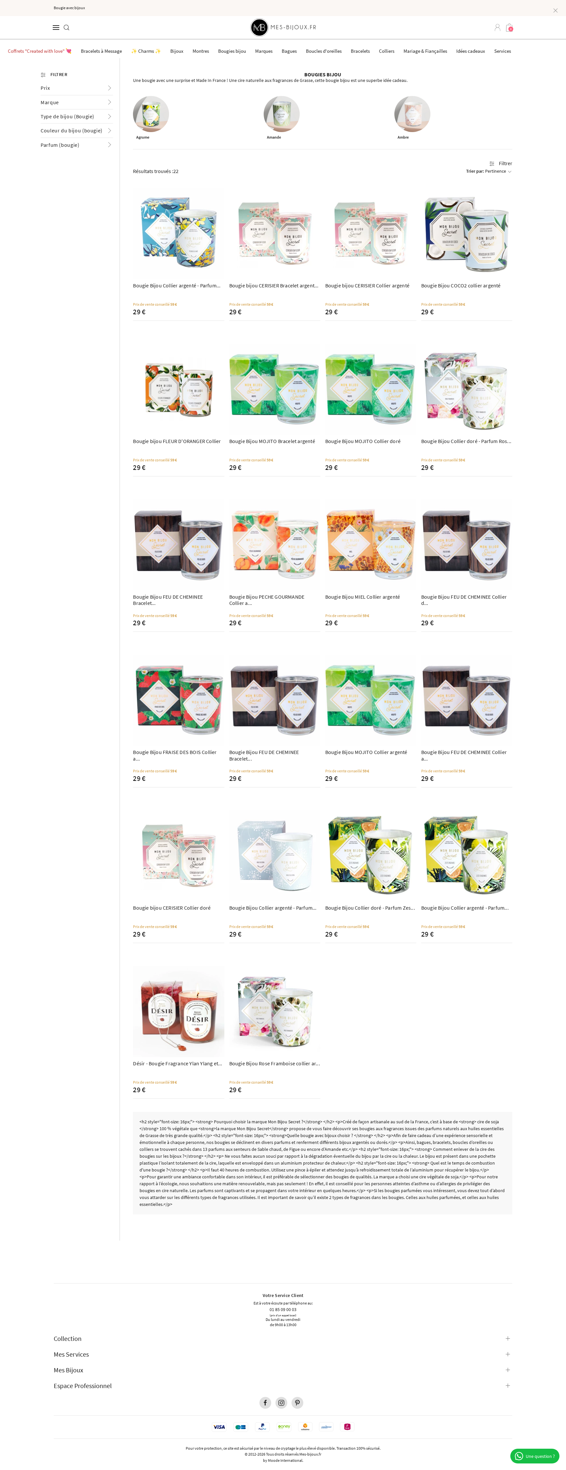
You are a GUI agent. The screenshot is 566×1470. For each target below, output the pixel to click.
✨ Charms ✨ (146, 51)
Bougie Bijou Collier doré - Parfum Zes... (370, 907)
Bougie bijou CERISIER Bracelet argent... (274, 285)
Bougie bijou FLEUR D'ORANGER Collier (177, 441)
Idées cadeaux (470, 51)
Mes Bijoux (68, 1370)
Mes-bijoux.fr (310, 1454)
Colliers (386, 51)
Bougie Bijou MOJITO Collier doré (363, 441)
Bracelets (360, 51)
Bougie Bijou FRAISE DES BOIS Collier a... (175, 755)
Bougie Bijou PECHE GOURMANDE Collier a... (267, 599)
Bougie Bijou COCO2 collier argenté (461, 285)
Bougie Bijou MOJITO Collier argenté (366, 752)
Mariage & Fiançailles (425, 51)
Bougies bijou (232, 51)
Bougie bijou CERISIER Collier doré (172, 907)
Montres (201, 51)
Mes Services (71, 1354)
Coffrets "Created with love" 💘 (40, 51)
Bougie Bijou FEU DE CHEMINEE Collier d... (464, 599)
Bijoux (176, 51)
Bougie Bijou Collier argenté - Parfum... (176, 285)
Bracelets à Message (101, 51)
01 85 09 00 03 (283, 1309)
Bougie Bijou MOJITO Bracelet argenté (272, 441)
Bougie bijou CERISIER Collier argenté (367, 285)
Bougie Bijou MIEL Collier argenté (362, 596)
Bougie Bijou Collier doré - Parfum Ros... (466, 441)
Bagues (289, 51)
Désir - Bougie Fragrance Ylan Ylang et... (177, 1063)
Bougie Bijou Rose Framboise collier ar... (274, 1063)
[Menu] (56, 27)
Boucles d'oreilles (324, 51)
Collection (68, 1338)
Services (502, 51)
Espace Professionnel (83, 1386)
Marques (264, 51)
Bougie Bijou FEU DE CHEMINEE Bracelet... (168, 599)
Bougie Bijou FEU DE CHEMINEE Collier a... (464, 755)
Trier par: (486, 171)
